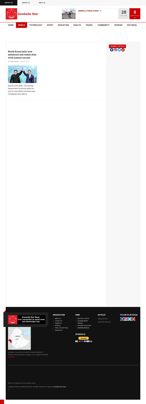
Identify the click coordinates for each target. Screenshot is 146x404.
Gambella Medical (83, 328)
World (21, 25)
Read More (11, 357)
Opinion (118, 25)
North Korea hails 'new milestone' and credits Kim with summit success (22, 54)
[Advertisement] (73, 36)
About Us (42, 3)
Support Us (26, 3)
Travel (89, 25)
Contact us (9, 3)
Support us (58, 323)
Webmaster (58, 330)
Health (77, 25)
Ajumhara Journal (83, 318)
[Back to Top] (2, 402)
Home (11, 25)
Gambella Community (84, 325)
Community (104, 25)
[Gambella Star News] (22, 13)
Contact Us (58, 321)
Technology (35, 25)
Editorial (132, 25)
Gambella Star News (60, 387)
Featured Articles (104, 322)
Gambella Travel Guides (88, 11)
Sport (50, 25)
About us (58, 318)
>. (8, 390)
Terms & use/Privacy (61, 328)
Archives (58, 325)
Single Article (103, 319)
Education (63, 25)
